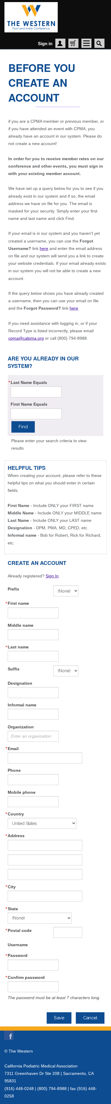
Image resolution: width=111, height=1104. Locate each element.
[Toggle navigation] (86, 43)
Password (18, 955)
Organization (21, 727)
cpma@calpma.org (26, 338)
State (13, 908)
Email (13, 748)
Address (16, 835)
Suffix (14, 669)
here (44, 248)
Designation (20, 683)
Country (16, 814)
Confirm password (26, 977)
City (12, 886)
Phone (14, 770)
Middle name (20, 625)
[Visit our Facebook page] (9, 1034)
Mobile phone (22, 792)
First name (18, 603)
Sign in (45, 43)
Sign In (52, 576)
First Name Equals (29, 404)
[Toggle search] (99, 43)
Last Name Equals (29, 382)
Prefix (13, 589)
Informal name (22, 705)
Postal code (20, 930)
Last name (18, 647)
